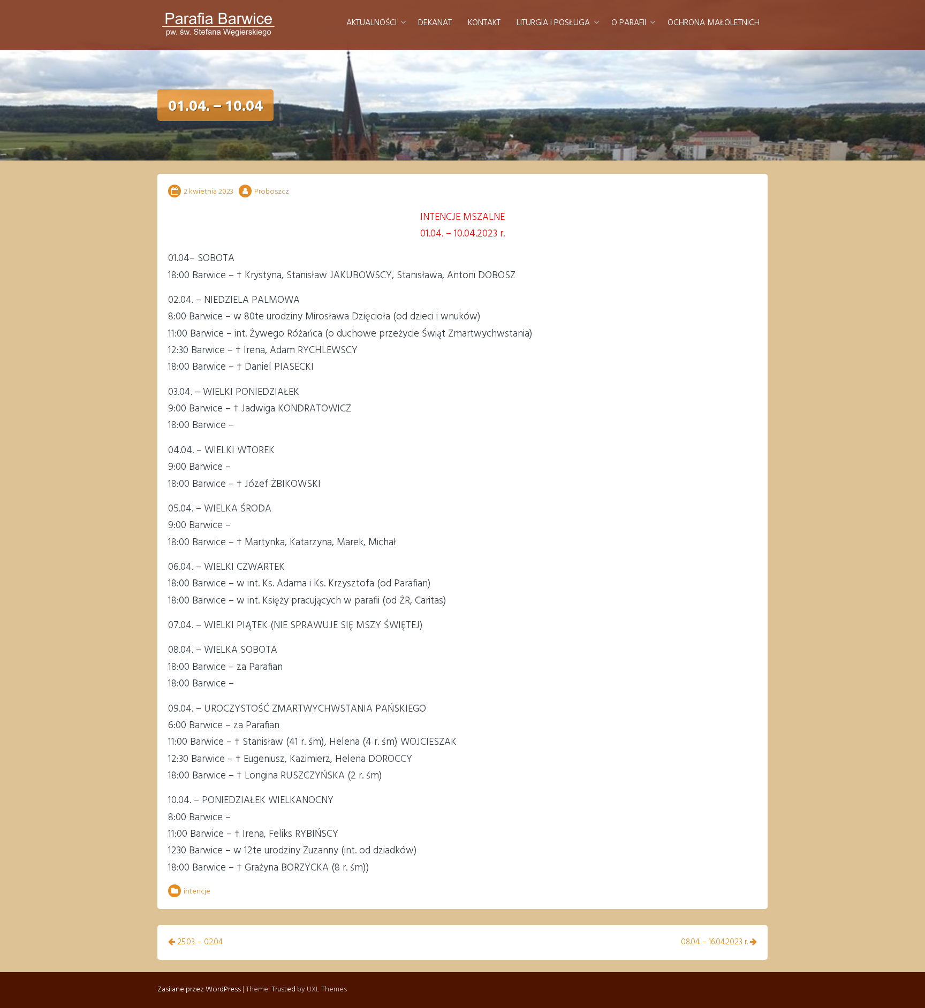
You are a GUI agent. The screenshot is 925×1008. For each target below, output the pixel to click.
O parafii (628, 23)
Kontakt (484, 23)
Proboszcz (271, 192)
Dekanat (435, 23)
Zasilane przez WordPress (199, 989)
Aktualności (371, 23)
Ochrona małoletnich (714, 23)
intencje (197, 891)
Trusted (283, 989)
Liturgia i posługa (553, 23)
